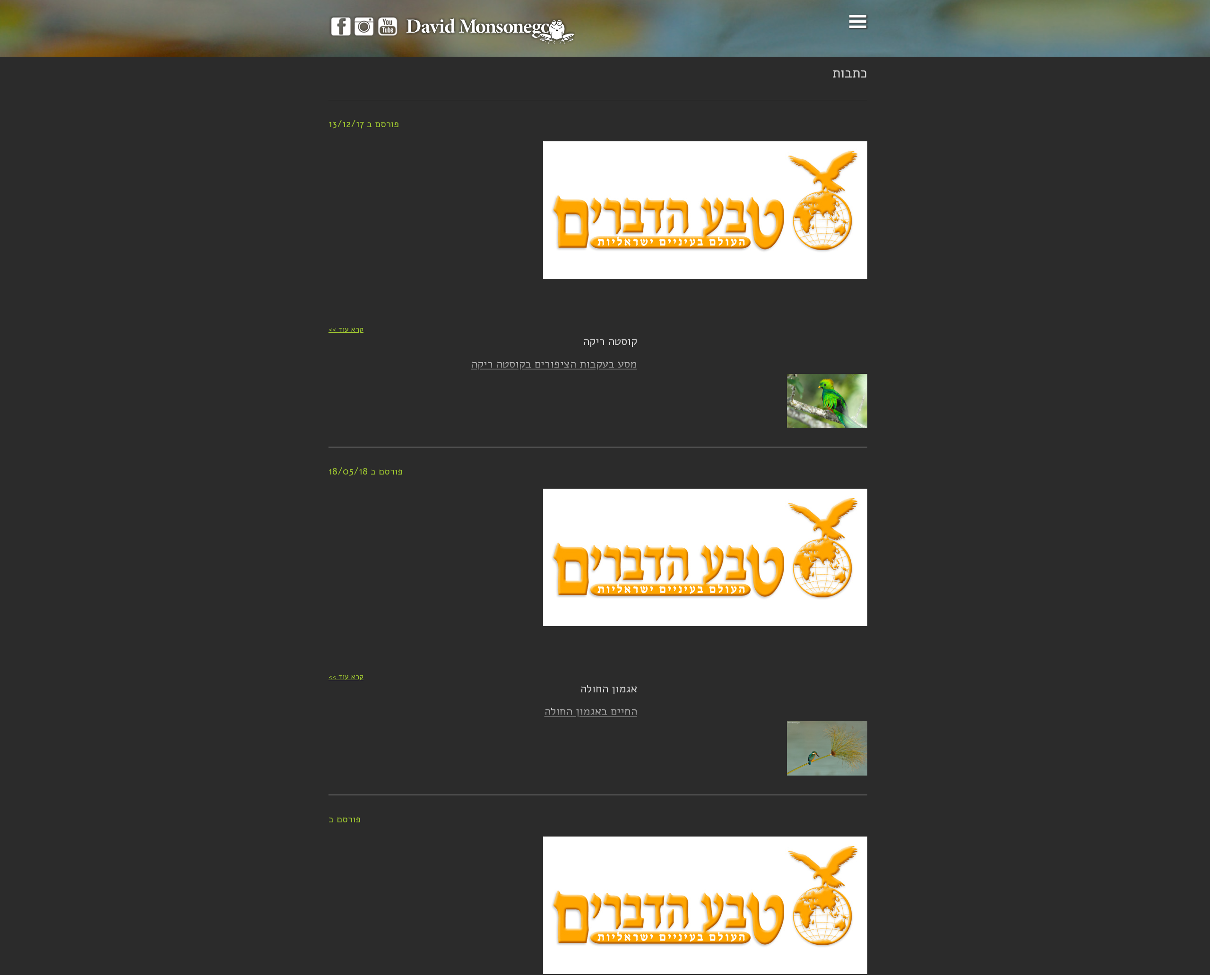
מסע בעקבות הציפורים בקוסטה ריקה (554, 363)
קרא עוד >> (345, 329)
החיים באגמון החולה (590, 711)
